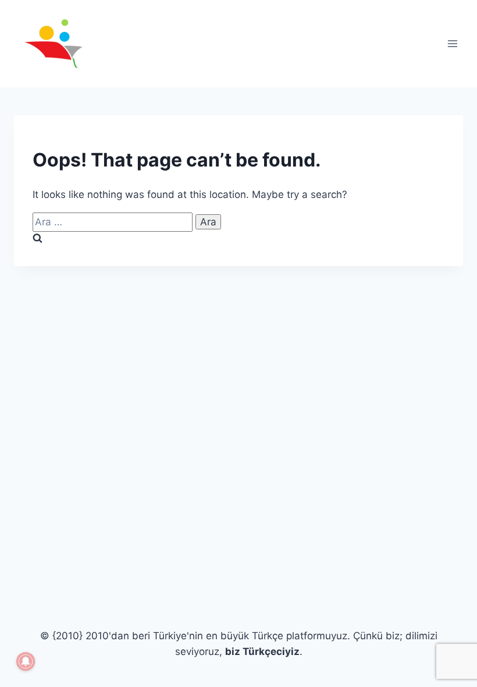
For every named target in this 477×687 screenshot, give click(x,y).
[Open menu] (452, 43)
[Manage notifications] (25, 661)
